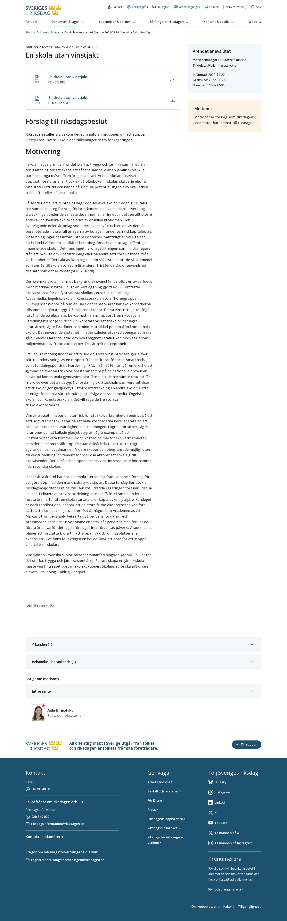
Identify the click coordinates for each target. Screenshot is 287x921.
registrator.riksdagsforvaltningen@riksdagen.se (67, 860)
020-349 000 (40, 817)
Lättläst (117, 7)
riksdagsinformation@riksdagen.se (57, 824)
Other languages (189, 7)
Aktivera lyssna (235, 7)
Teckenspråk (140, 7)
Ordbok (214, 7)
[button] (68, 22)
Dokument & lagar (48, 32)
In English (163, 7)
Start (29, 32)
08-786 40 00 (40, 789)
